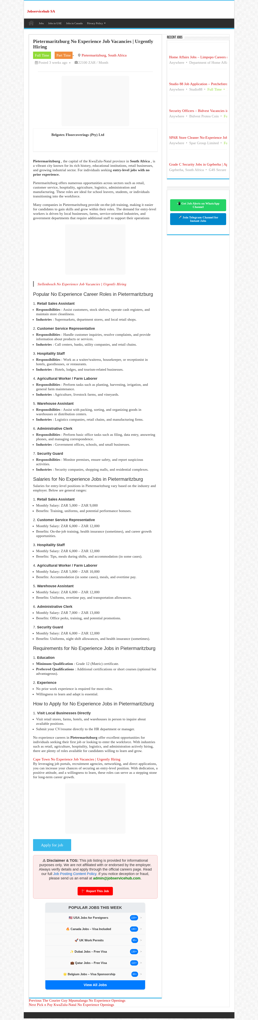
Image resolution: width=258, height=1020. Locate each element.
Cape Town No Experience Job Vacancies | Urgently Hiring (76, 759)
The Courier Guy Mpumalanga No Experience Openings (77, 1000)
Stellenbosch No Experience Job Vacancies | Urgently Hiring (81, 284)
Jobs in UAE (55, 23)
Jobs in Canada (74, 23)
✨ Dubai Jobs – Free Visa (88, 951)
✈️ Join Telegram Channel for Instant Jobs (198, 219)
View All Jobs (95, 985)
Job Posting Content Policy (74, 874)
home (31, 23)
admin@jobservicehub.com (116, 878)
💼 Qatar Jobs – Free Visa (88, 963)
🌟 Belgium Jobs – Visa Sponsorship (89, 974)
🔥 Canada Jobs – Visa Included (88, 929)
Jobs (41, 23)
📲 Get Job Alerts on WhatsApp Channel (198, 205)
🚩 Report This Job (95, 891)
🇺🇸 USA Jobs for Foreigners (88, 917)
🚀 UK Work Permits (89, 940)
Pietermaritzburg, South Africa (104, 55)
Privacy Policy (95, 23)
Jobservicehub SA (41, 11)
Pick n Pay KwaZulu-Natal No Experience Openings (71, 1005)
